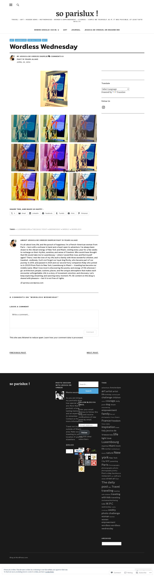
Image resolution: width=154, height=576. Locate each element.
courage (110, 401)
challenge (107, 397)
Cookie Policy (49, 572)
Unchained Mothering (110, 500)
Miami (112, 446)
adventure (105, 387)
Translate (121, 92)
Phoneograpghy (114, 465)
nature (109, 453)
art (104, 391)
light (104, 438)
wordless (76, 229)
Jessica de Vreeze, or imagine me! (102, 29)
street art (110, 478)
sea (112, 476)
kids (111, 434)
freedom (115, 421)
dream (113, 404)
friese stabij (106, 424)
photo (115, 468)
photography (107, 470)
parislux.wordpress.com (33, 283)
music (104, 453)
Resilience (116, 473)
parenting (114, 461)
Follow (84, 432)
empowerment (109, 410)
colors (103, 401)
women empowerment (108, 521)
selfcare (117, 475)
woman (105, 516)
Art (65, 29)
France (106, 420)
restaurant (106, 475)
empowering (106, 407)
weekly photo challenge (111, 511)
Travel (116, 486)
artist (109, 391)
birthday (108, 394)
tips (109, 487)
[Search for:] (88, 384)
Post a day (107, 473)
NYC (108, 461)
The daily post (34, 40)
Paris (105, 464)
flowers (117, 417)
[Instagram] (103, 107)
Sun (117, 478)
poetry (114, 470)
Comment (90, 332)
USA (104, 503)
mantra (105, 445)
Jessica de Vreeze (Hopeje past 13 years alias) (32, 57)
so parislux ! (77, 13)
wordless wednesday (111, 527)
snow (104, 478)
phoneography (107, 468)
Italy (104, 430)
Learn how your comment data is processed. (63, 337)
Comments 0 (57, 56)
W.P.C (45, 40)
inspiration (108, 427)
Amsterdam (115, 387)
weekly (66, 229)
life (115, 434)
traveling (107, 490)
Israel (117, 427)
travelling (115, 497)
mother (108, 449)
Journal (75, 29)
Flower (113, 417)
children (117, 397)
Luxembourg (20, 40)
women (112, 517)
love (109, 438)
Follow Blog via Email (87, 403)
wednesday (55, 229)
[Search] (17, 4)
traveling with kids (111, 495)
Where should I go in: (45, 29)
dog (108, 404)
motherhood (115, 449)
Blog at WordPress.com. (19, 557)
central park (116, 394)
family (106, 413)
